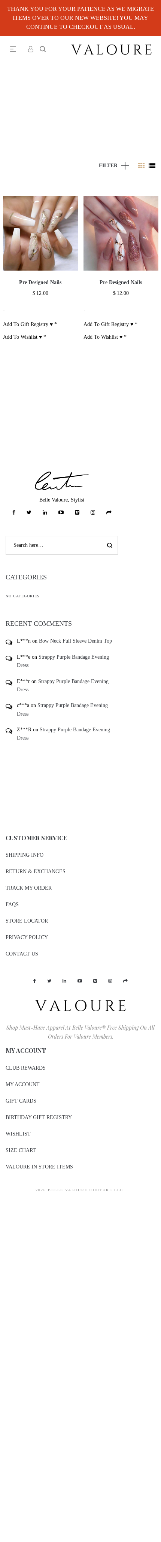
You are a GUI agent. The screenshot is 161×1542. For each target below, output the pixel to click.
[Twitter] (29, 512)
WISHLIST (18, 1134)
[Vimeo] (77, 512)
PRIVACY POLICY (27, 937)
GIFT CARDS (21, 1101)
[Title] (109, 512)
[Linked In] (45, 512)
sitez (4, 1204)
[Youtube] (61, 512)
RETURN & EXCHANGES (36, 871)
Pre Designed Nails (40, 282)
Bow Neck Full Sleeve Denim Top (75, 641)
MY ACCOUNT (23, 1084)
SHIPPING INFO (24, 855)
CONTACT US (22, 954)
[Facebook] (13, 512)
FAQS (12, 904)
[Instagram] (93, 512)
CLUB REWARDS (26, 1068)
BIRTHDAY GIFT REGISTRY (39, 1117)
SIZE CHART (21, 1150)
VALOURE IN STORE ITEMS (39, 1167)
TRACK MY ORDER (29, 888)
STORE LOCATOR (27, 921)
